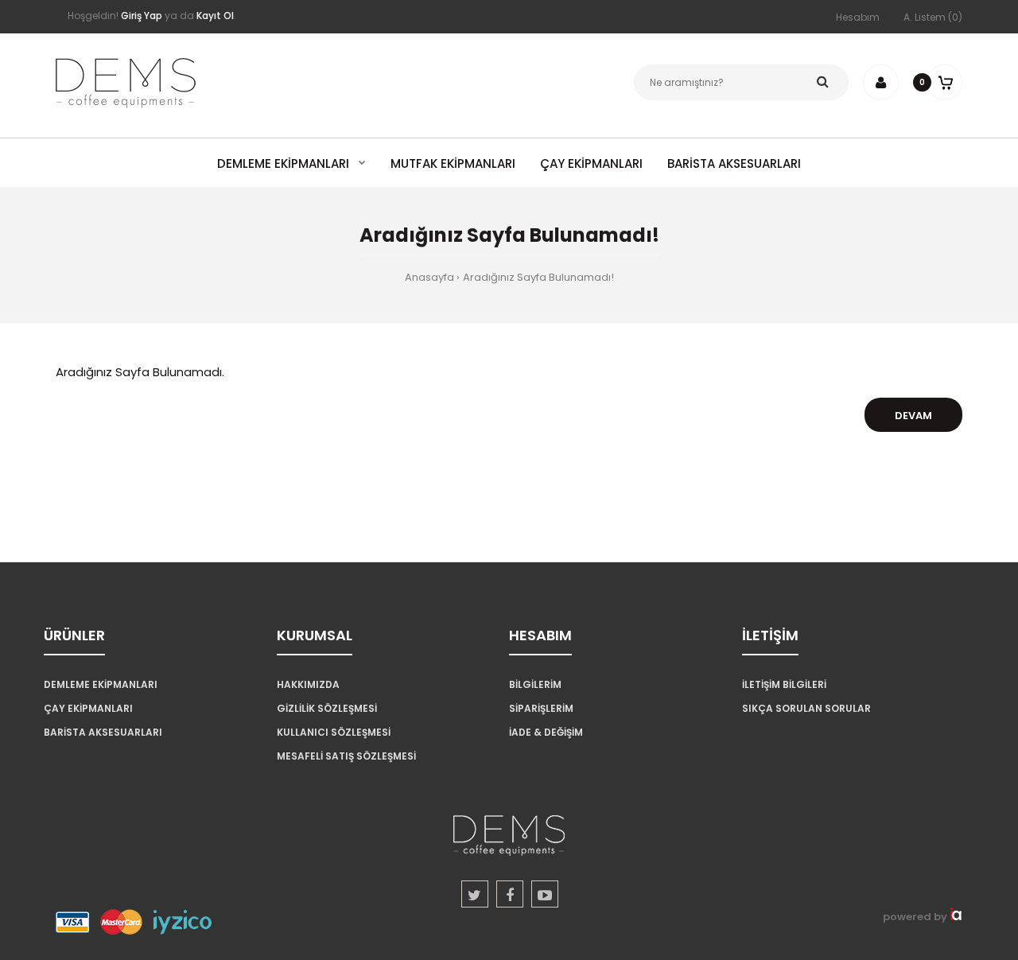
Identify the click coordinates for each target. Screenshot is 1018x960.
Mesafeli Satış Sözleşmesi (346, 756)
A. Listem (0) (932, 17)
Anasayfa (429, 277)
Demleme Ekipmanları (100, 684)
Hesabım (858, 17)
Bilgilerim (535, 684)
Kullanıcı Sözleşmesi (333, 732)
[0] (944, 82)
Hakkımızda (308, 684)
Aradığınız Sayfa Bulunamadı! (538, 277)
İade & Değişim (546, 732)
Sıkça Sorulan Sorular (806, 708)
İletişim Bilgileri (784, 684)
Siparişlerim (541, 708)
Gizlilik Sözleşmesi (327, 708)
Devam (913, 415)
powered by (916, 916)
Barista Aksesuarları (103, 732)
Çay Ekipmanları (88, 708)
